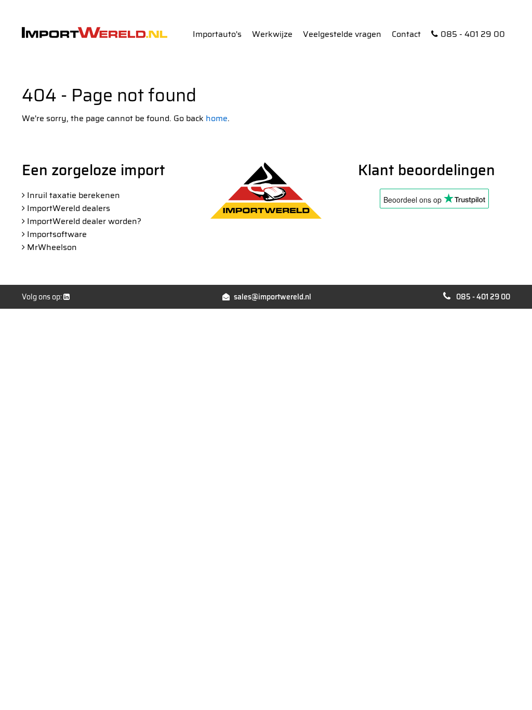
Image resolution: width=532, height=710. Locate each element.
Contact (406, 34)
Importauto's (217, 34)
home (217, 118)
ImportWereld (94, 32)
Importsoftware (57, 234)
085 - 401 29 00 (473, 34)
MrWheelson (52, 247)
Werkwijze (272, 34)
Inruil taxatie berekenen (73, 195)
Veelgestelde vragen (342, 34)
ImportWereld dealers (68, 208)
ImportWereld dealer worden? (84, 221)
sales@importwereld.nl (272, 297)
